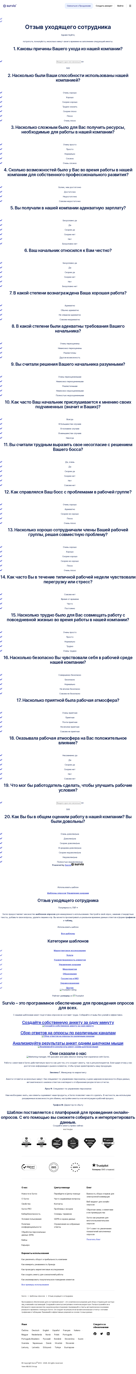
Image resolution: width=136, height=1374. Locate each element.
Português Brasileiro (30, 1339)
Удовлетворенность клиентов (70, 960)
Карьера (25, 1245)
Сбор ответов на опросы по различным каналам (68, 1032)
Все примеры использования (35, 1284)
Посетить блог (93, 1239)
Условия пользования (31, 1219)
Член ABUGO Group (29, 1366)
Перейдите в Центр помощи (67, 1194)
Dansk (48, 1343)
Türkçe (58, 1347)
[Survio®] (9, 6)
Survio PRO (26, 1209)
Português (67, 1334)
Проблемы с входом (63, 1209)
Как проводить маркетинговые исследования (43, 1269)
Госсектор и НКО (70, 978)
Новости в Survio (29, 1194)
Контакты (58, 1204)
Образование (70, 974)
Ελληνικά (47, 1347)
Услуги (69, 955)
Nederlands (37, 1334)
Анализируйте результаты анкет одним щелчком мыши (68, 1043)
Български (69, 1347)
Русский (46, 1339)
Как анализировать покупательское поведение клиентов (48, 1279)
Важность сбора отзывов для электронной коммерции (100, 1195)
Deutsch (35, 1330)
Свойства (26, 1204)
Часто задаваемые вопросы (67, 1199)
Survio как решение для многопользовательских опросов (98, 1220)
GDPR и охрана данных (64, 1219)
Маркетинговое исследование (70, 950)
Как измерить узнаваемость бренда (38, 1264)
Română (57, 1339)
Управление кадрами (78, 893)
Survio (24, 1296)
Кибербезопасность (31, 1214)
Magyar (25, 1334)
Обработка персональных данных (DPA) (34, 1233)
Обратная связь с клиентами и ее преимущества (100, 1211)
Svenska (25, 1343)
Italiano (77, 1330)
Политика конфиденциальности (31, 1225)
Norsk (48, 1334)
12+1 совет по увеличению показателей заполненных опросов (99, 1231)
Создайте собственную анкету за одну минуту (68, 1022)
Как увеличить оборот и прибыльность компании (44, 1259)
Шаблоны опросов (56, 893)
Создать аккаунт (104, 6)
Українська (37, 1343)
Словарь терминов (63, 1214)
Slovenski (70, 1343)
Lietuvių (25, 1347)
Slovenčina (69, 1339)
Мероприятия (70, 969)
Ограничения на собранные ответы (67, 1225)
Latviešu (35, 1347)
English (46, 1330)
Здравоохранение (69, 983)
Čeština (25, 1330)
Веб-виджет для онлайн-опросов (98, 1203)
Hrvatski (58, 1343)
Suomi (80, 1339)
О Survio (25, 1199)
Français (66, 1330)
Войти (120, 6)
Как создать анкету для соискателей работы (42, 1274)
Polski (56, 1334)
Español (56, 1330)
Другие (70, 987)
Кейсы (24, 1240)
